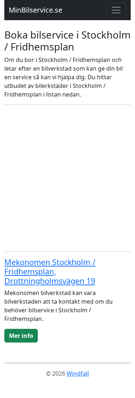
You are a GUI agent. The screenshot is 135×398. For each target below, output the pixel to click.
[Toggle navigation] (116, 10)
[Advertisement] (67, 178)
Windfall (78, 373)
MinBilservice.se (35, 10)
